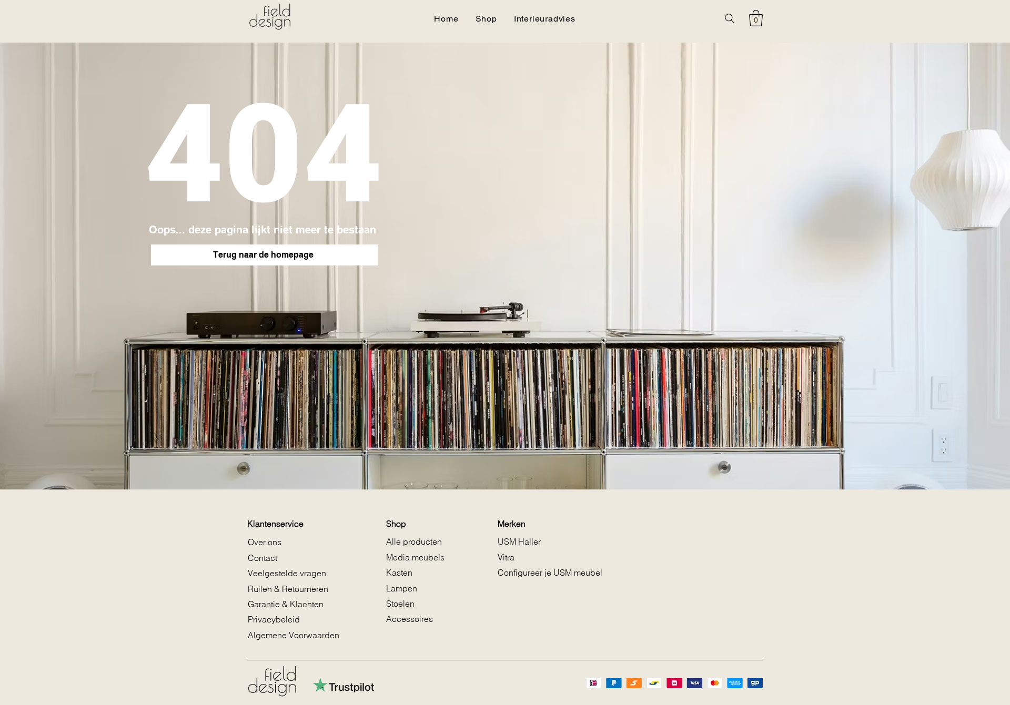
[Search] (730, 18)
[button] (756, 18)
